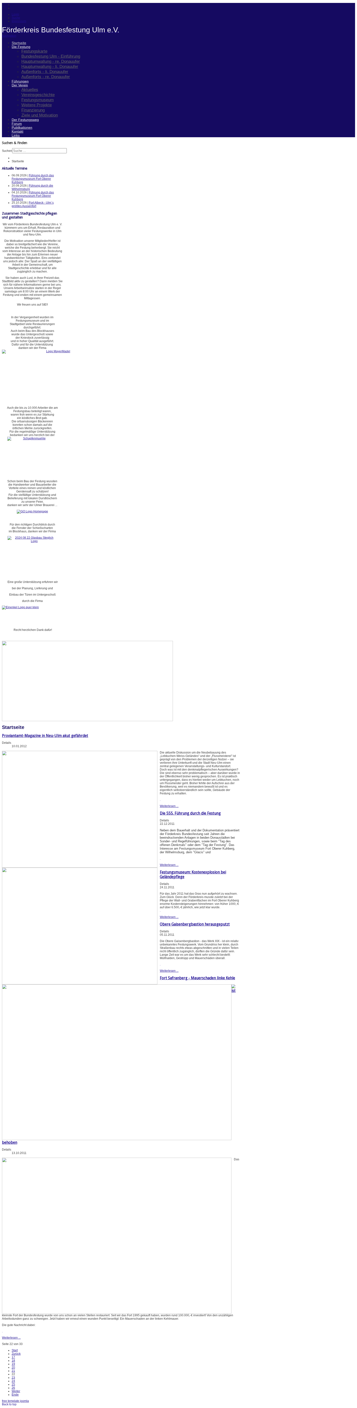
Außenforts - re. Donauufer (45, 76)
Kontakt (17, 131)
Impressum (19, 21)
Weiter (16, 1391)
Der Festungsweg (25, 120)
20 (13, 1367)
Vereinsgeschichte (38, 94)
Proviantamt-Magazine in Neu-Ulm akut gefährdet (45, 735)
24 (13, 1381)
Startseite (19, 43)
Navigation (9, 35)
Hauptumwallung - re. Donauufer (50, 61)
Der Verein (20, 85)
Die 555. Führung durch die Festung (190, 813)
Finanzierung (33, 110)
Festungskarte (34, 51)
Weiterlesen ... (169, 806)
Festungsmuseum (37, 99)
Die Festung (21, 47)
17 (13, 1357)
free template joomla (15, 1401)
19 (13, 1364)
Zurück (16, 1353)
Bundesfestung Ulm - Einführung (50, 56)
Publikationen (22, 127)
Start (15, 1350)
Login (15, 14)
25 (13, 1384)
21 (13, 1370)
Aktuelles (29, 89)
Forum (17, 124)
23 (13, 1377)
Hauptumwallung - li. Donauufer (49, 66)
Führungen (20, 81)
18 (13, 1360)
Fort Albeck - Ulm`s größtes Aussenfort (33, 204)
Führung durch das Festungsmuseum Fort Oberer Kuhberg (33, 179)
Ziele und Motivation (39, 115)
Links (16, 135)
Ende (15, 1394)
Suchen (7, 151)
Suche (16, 17)
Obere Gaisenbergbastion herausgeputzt (195, 924)
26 (13, 1388)
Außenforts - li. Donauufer (44, 71)
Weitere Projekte (36, 104)
